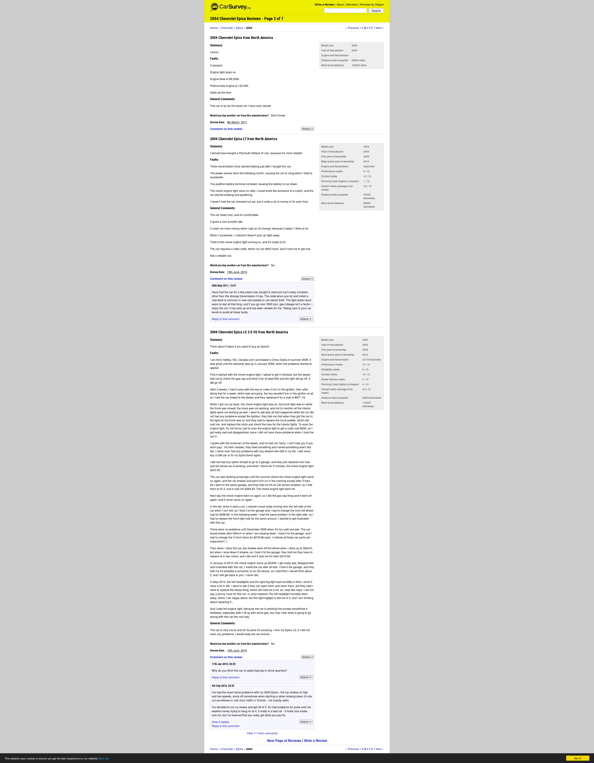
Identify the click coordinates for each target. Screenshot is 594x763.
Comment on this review (226, 129)
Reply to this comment (225, 319)
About (340, 4)
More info (103, 758)
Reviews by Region (372, 4)
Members (352, 4)
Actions (306, 129)
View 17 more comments (262, 733)
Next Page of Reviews (284, 740)
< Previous (352, 28)
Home (213, 28)
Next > (380, 28)
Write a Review (324, 4)
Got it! (577, 758)
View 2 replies (220, 722)
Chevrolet (227, 28)
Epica (239, 28)
